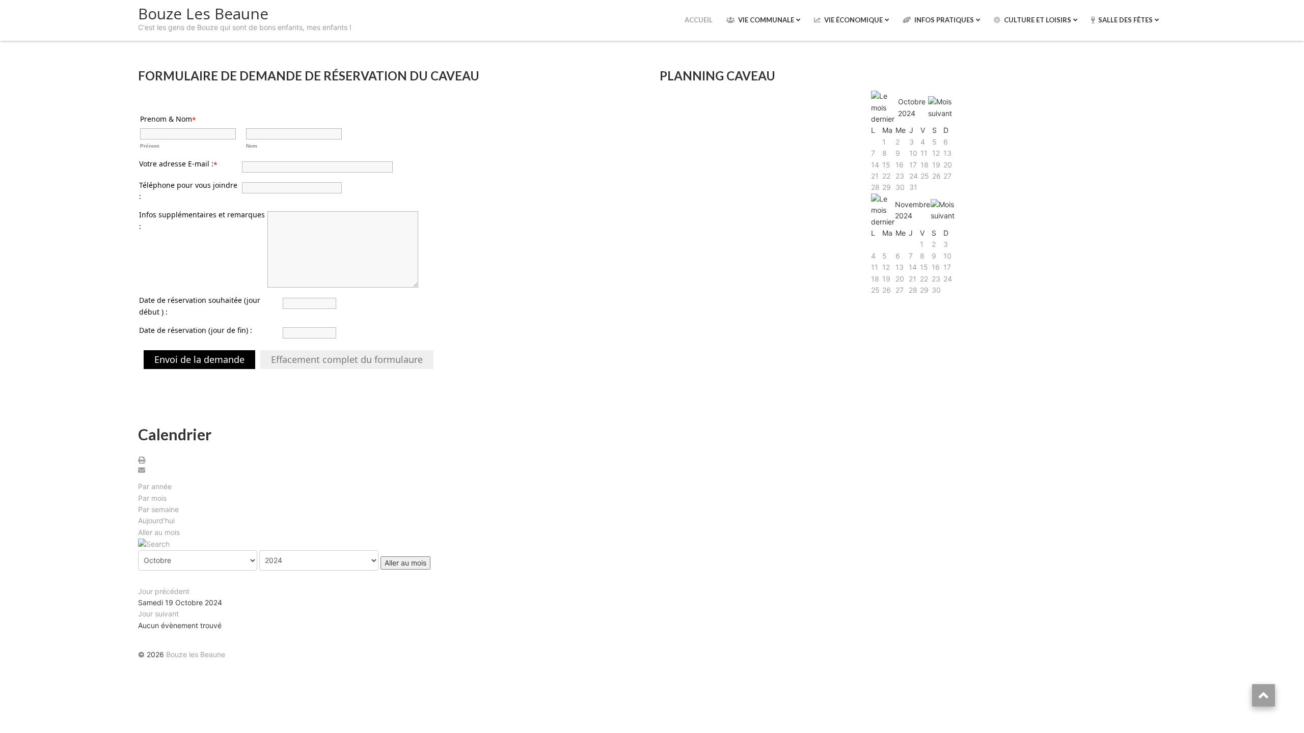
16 (899, 164)
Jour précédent (163, 591)
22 (886, 176)
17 (913, 164)
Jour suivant (158, 613)
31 (913, 187)
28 (875, 187)
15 (886, 164)
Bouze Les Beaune (203, 13)
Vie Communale (766, 20)
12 (936, 153)
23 (899, 176)
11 (924, 153)
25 (924, 176)
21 (875, 176)
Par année (155, 486)
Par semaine (158, 509)
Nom (251, 146)
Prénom (149, 146)
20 (947, 164)
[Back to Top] (1263, 695)
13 (947, 153)
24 (913, 176)
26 (936, 176)
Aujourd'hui (156, 520)
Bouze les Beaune (195, 654)
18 (924, 164)
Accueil (699, 20)
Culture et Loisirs (1037, 20)
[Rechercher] (154, 543)
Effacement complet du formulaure (347, 359)
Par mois (152, 498)
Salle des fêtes (1125, 20)
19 (936, 164)
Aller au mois (159, 532)
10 (913, 153)
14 (875, 164)
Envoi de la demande (199, 359)
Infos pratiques (944, 20)
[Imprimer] (143, 460)
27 (947, 176)
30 (900, 187)
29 (886, 187)
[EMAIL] (143, 470)
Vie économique (853, 20)
